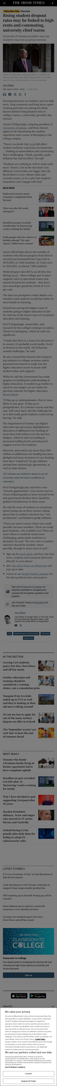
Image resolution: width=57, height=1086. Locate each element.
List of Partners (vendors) (15, 1067)
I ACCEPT (28, 1074)
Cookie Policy (40, 1039)
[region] (28, 1047)
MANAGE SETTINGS (28, 1081)
